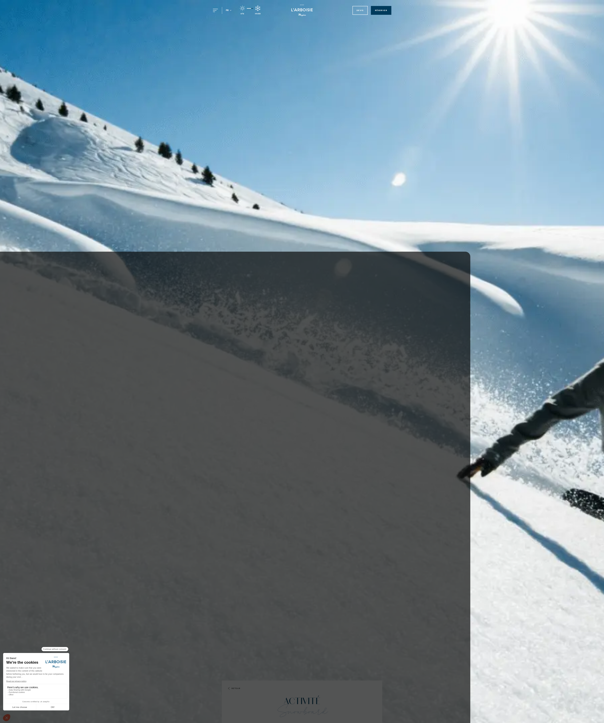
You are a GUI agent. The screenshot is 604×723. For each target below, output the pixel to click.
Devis (360, 10)
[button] (229, 10)
